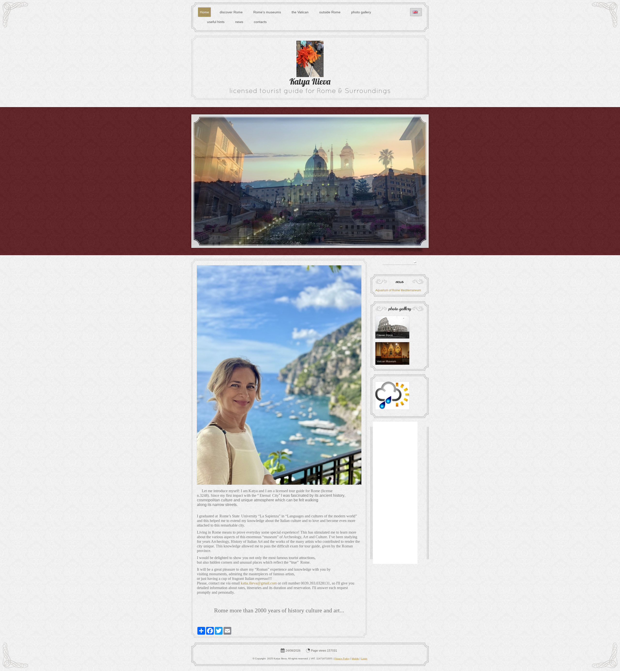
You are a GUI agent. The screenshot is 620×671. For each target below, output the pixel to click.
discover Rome (231, 12)
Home (204, 12)
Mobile (355, 658)
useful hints (216, 22)
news (239, 22)
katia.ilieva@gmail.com (259, 583)
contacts (260, 22)
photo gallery (361, 12)
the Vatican (300, 12)
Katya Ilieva (310, 82)
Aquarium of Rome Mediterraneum (398, 290)
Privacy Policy (341, 658)
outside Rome (330, 12)
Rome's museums (267, 12)
